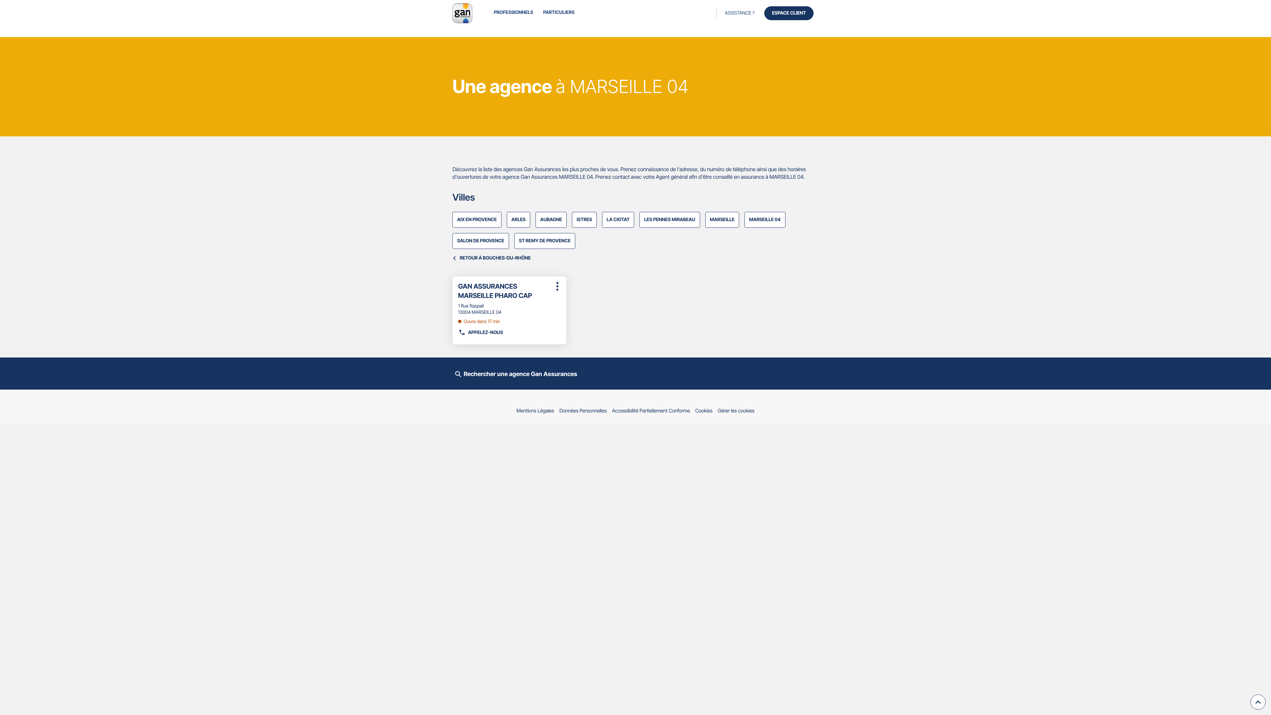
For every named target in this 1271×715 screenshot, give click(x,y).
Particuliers (559, 12)
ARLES (518, 219)
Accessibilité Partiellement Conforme (651, 410)
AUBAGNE (551, 219)
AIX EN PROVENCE (477, 219)
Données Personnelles (583, 410)
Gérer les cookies (736, 410)
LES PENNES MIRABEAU (669, 219)
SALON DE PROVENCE (480, 241)
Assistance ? (739, 13)
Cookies (704, 410)
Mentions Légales (535, 410)
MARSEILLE (722, 219)
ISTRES (584, 219)
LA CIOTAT (618, 219)
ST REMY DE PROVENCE (545, 241)
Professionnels (513, 12)
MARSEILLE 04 (764, 219)
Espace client (789, 13)
